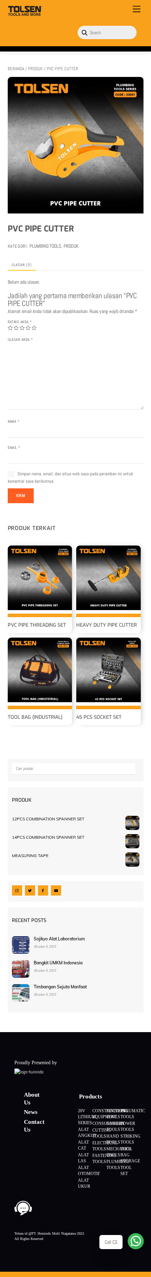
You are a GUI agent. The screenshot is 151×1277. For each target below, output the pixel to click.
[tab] (22, 265)
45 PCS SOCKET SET (99, 717)
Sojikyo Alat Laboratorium (59, 938)
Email (14, 447)
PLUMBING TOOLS (45, 246)
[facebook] (43, 890)
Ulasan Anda (20, 339)
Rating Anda (20, 321)
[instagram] (17, 890)
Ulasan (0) (22, 264)
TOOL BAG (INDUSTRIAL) (35, 717)
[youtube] (56, 890)
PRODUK (35, 69)
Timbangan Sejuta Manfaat (60, 986)
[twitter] (30, 890)
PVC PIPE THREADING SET (37, 625)
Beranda (16, 69)
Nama (14, 421)
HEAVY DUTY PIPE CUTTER (106, 625)
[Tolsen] (25, 13)
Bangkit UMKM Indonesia (58, 962)
